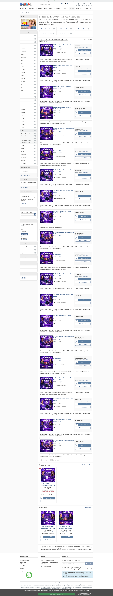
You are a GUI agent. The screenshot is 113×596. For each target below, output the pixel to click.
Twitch (71, 8)
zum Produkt (84, 50)
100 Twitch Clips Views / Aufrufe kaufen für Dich (63, 66)
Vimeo (28, 148)
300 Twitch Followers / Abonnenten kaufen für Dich (62, 316)
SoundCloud (28, 103)
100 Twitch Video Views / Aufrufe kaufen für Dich (63, 128)
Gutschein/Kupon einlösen (26, 212)
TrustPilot (28, 124)
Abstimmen (24, 234)
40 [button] (42, 41)
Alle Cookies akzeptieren (56, 594)
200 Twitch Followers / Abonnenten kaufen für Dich (62, 212)
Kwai (28, 63)
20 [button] (40, 41)
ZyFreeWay (28, 163)
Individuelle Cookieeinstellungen (84, 594)
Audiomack (28, 35)
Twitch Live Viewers (28, 140)
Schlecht (24, 231)
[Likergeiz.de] (26, 4)
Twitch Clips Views (28, 136)
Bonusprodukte (24, 203)
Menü (22, 8)
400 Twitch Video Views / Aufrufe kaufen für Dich (63, 441)
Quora (28, 87)
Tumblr (28, 127)
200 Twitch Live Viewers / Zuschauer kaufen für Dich (62, 253)
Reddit (28, 94)
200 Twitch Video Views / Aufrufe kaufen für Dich (63, 232)
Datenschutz (23, 562)
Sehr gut (23, 227)
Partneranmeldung (25, 260)
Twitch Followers (28, 138)
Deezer (28, 45)
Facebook (30, 8)
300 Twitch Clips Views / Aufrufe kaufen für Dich (63, 295)
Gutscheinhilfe (24, 217)
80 (55, 460)
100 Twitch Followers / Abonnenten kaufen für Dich (62, 87)
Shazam (28, 97)
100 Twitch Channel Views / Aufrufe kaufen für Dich (62, 45)
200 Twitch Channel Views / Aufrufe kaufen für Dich (62, 170)
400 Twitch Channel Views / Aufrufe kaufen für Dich (62, 378)
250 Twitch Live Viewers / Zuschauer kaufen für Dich (62, 357)
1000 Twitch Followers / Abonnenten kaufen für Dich (48, 484)
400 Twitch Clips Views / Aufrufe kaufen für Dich (63, 399)
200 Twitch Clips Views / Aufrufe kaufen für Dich (63, 191)
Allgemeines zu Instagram (28, 249)
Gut (22, 229)
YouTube (86, 8)
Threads (28, 112)
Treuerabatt (23, 277)
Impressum (22, 565)
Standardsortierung (55, 39)
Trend (22, 225)
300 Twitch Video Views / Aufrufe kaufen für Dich (63, 337)
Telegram (28, 109)
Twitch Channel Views (28, 133)
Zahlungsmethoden (24, 560)
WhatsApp (28, 157)
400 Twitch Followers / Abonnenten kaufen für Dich (62, 420)
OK (35, 214)
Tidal (28, 115)
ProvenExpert (28, 84)
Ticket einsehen (24, 270)
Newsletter (23, 278)
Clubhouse (28, 39)
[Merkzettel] (76, 50)
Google (28, 54)
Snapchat (28, 100)
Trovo (28, 121)
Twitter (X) (78, 8)
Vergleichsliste (83, 53)
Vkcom (28, 151)
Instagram (38, 8)
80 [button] (44, 41)
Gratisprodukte (24, 204)
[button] (92, 8)
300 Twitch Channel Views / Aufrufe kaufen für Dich (62, 274)
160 (58, 460)
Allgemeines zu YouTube (28, 253)
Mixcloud (51, 8)
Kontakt (22, 567)
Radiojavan (28, 90)
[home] (26, 8)
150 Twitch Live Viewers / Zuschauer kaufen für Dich (62, 149)
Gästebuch (22, 568)
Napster (28, 75)
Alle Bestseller (88, 507)
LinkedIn (28, 69)
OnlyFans (28, 78)
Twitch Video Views (28, 142)
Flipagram (28, 51)
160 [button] (47, 41)
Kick (45, 8)
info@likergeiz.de (47, 566)
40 (53, 460)
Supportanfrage (24, 267)
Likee (28, 66)
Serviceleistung (84, 47)
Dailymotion (28, 42)
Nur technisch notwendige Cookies (84, 593)
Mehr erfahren (86, 590)
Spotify (58, 8)
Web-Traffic (28, 154)
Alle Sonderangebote (86, 464)
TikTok (64, 8)
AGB (21, 563)
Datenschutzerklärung (72, 572)
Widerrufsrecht (23, 559)
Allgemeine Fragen (28, 246)
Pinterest (28, 81)
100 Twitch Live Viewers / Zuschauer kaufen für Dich (62, 108)
